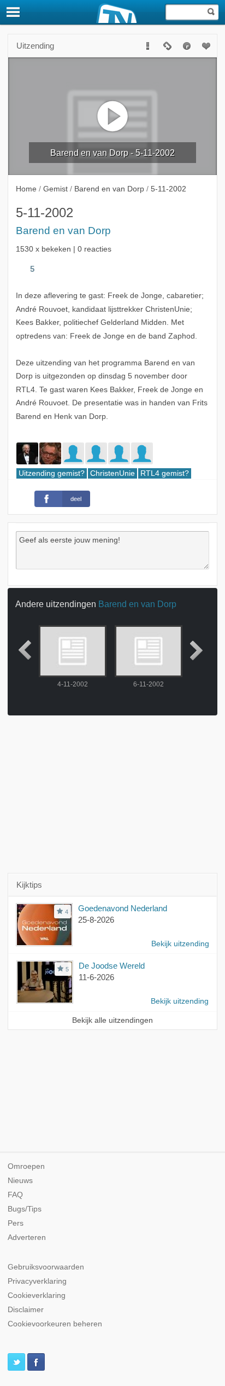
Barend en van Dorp (63, 230)
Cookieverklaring (37, 1295)
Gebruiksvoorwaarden (46, 1267)
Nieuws (20, 1181)
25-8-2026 (96, 919)
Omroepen (26, 1166)
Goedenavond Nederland (122, 908)
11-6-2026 (96, 977)
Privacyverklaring (37, 1281)
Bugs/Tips (25, 1209)
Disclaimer (26, 1310)
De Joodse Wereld (112, 965)
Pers (15, 1223)
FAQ (15, 1195)
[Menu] (13, 12)
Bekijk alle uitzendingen (112, 1020)
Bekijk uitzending (180, 944)
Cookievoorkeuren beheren (55, 1324)
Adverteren (27, 1237)
